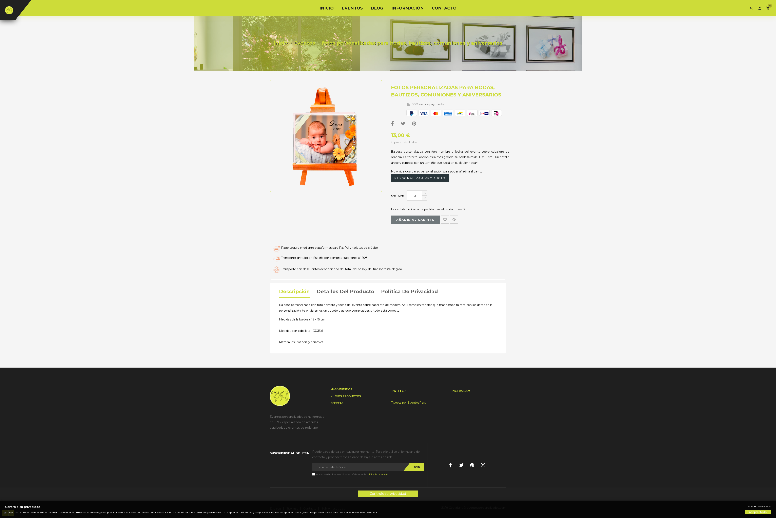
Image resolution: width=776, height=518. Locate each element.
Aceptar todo (758, 512)
